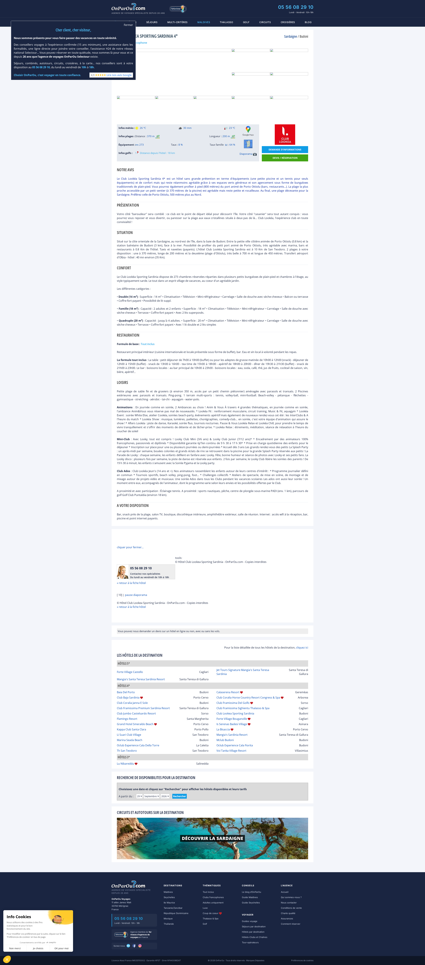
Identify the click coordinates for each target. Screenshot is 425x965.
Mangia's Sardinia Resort (232, 735)
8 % (180, 144)
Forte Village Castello (130, 672)
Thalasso (226, 22)
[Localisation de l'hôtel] (248, 144)
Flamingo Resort (127, 719)
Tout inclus (208, 892)
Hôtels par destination (253, 931)
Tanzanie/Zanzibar (173, 908)
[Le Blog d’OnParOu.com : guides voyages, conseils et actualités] (129, 946)
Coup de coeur (211, 913)
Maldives (168, 892)
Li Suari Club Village (129, 735)
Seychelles (169, 897)
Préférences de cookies (302, 960)
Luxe (205, 908)
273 (141, 144)
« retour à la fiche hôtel (131, 583)
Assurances (287, 918)
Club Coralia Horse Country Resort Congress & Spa (248, 697)
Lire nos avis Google (119, 75)
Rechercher (179, 796)
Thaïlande (169, 923)
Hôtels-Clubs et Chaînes (254, 937)
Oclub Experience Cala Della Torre (138, 745)
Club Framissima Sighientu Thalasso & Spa (242, 708)
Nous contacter (289, 902)
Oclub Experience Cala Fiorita (234, 745)
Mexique (168, 918)
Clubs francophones (213, 897)
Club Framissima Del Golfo (233, 703)
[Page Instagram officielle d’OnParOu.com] (140, 946)
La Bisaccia (223, 729)
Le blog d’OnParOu (251, 892)
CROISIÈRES (288, 22)
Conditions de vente (291, 908)
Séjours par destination (254, 926)
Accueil (284, 892)
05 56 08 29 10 (295, 7)
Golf (246, 22)
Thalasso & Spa (210, 918)
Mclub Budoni (225, 740)
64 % (232, 144)
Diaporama (246, 153)
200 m (226, 136)
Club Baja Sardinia (128, 697)
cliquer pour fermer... (130, 547)
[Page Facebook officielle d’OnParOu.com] (134, 946)
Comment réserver (290, 923)
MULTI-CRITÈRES (177, 22)
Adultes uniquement (213, 902)
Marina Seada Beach (129, 740)
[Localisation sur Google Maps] (248, 131)
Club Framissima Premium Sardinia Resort (143, 708)
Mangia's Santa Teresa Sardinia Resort (141, 679)
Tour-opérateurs (250, 942)
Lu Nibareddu (125, 763)
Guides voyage (249, 921)
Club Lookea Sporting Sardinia (235, 713)
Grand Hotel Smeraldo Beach (135, 724)
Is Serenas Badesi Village (231, 724)
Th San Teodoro (127, 750)
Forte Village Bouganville (231, 719)
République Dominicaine (176, 913)
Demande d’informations (285, 149)
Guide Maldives (250, 897)
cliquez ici (302, 647)
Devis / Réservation (285, 157)
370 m (151, 136)
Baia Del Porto (126, 692)
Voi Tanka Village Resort (231, 750)
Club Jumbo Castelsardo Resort (136, 713)
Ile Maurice (169, 902)
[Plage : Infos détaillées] (157, 136)
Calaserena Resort (227, 692)
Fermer (128, 25)
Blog (308, 22)
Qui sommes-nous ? (291, 897)
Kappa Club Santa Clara (131, 729)
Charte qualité (288, 913)
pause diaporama (136, 595)
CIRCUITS (265, 22)
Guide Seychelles (251, 902)
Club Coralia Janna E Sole (132, 703)
